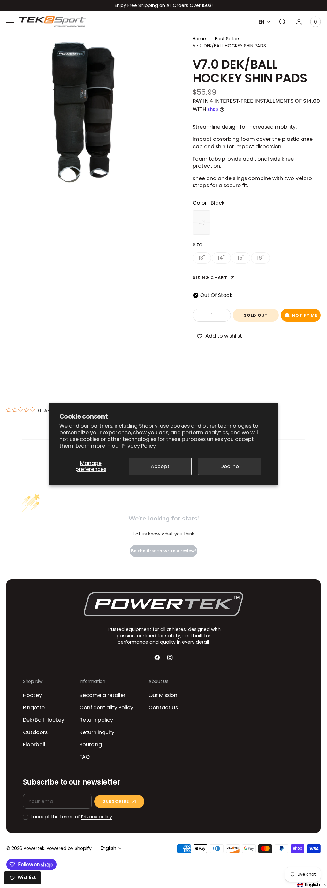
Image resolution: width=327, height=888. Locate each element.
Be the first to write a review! (163, 551)
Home (199, 39)
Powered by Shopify (69, 849)
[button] (10, 22)
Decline (229, 466)
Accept (160, 466)
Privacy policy (96, 817)
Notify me (304, 315)
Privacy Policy (139, 446)
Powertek (34, 849)
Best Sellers (227, 39)
